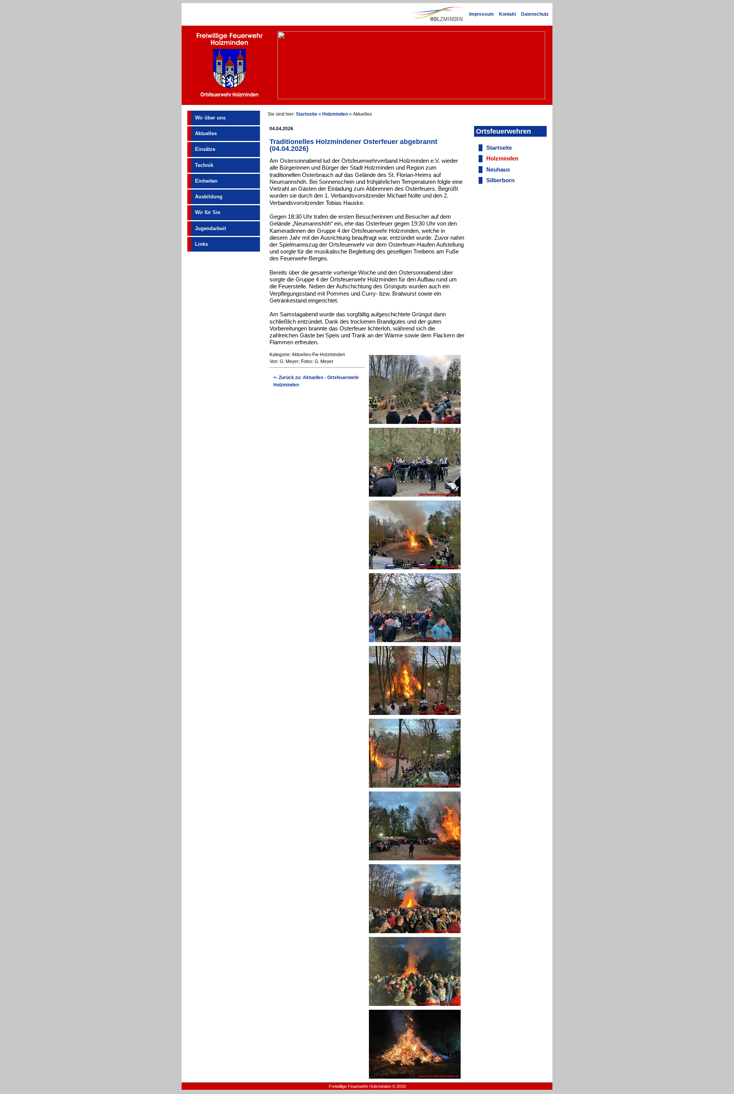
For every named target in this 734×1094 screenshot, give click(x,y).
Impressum (481, 14)
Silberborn (500, 180)
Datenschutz (535, 14)
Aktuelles (206, 133)
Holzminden (335, 114)
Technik (204, 165)
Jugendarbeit (210, 228)
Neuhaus (498, 170)
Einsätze (205, 149)
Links (201, 244)
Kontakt (507, 14)
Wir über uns (210, 118)
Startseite (306, 114)
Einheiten (206, 181)
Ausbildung (208, 197)
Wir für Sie (207, 212)
